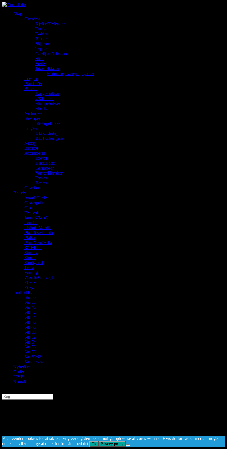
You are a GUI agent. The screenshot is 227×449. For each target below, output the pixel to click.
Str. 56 (30, 347)
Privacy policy (112, 444)
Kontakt (20, 381)
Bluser (41, 38)
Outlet (18, 371)
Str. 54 (30, 342)
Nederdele (33, 113)
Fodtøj (41, 158)
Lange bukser (47, 93)
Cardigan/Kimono (51, 53)
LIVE (18, 376)
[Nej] (128, 445)
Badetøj (31, 148)
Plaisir (29, 237)
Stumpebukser (47, 103)
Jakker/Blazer (47, 68)
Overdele (32, 19)
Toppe (41, 48)
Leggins (31, 78)
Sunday (31, 252)
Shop (17, 14)
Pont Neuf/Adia (38, 242)
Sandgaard (33, 262)
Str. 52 (30, 337)
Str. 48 (30, 327)
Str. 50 (30, 332)
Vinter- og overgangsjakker (70, 73)
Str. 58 (30, 352)
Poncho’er (33, 83)
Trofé (29, 267)
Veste (40, 63)
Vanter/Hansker (49, 173)
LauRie (30, 222)
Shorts (41, 108)
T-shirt (41, 33)
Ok (94, 444)
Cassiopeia (33, 202)
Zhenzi (30, 282)
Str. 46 (30, 322)
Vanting (31, 272)
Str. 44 (30, 317)
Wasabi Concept (38, 277)
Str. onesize (34, 362)
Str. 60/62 (32, 357)
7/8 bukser (44, 98)
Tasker (41, 178)
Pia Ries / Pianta (38, 232)
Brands (19, 193)
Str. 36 (30, 297)
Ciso (28, 207)
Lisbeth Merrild (37, 227)
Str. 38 (30, 302)
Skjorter (42, 43)
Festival (31, 212)
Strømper (32, 118)
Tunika (41, 29)
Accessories (34, 153)
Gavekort (32, 188)
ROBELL (33, 247)
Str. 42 (30, 312)
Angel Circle (35, 198)
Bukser (30, 88)
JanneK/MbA (36, 217)
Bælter (41, 183)
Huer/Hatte (45, 163)
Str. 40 (30, 307)
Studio (30, 257)
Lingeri (30, 128)
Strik (39, 58)
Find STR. (22, 292)
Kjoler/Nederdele (50, 24)
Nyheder (21, 367)
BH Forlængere (49, 138)
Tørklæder (44, 168)
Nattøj (29, 143)
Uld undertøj (46, 133)
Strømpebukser (48, 123)
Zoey (28, 287)
